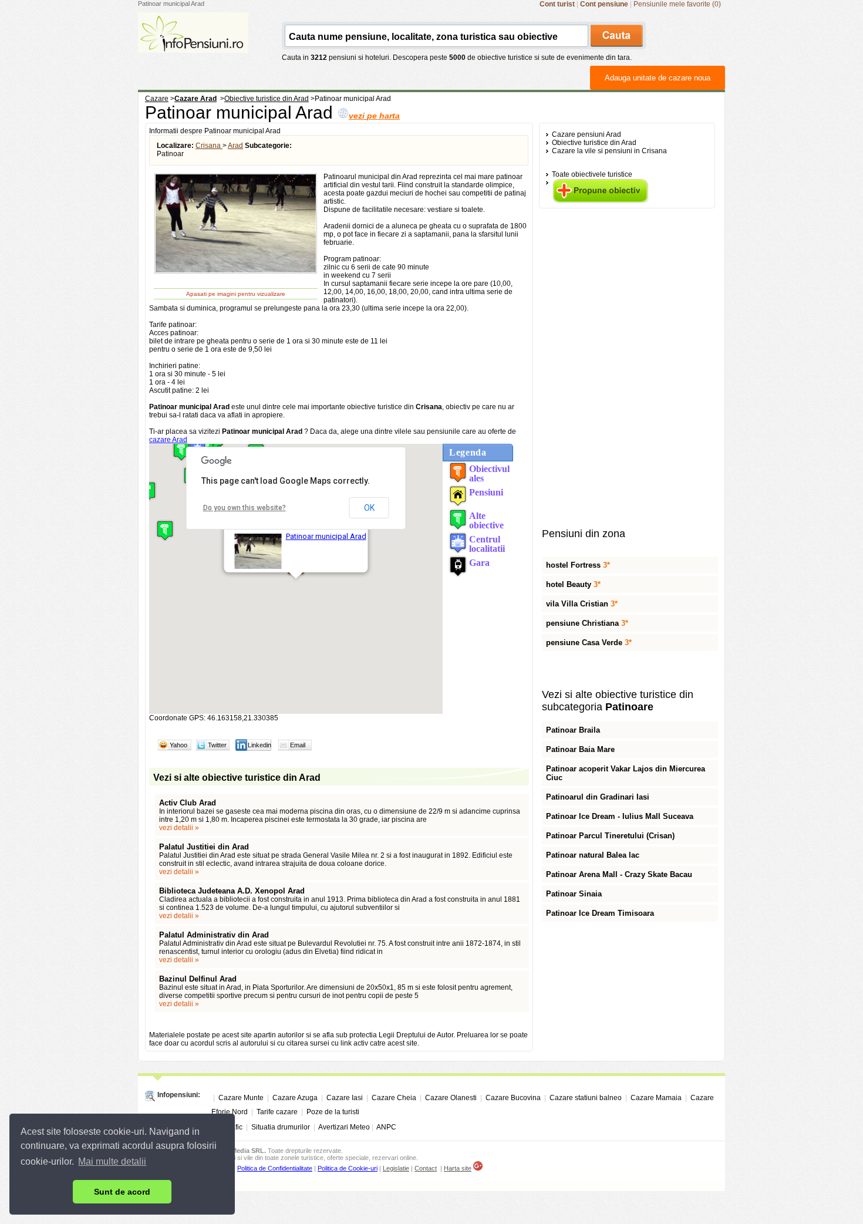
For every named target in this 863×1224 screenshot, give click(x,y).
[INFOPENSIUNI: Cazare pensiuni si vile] (193, 44)
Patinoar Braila (573, 730)
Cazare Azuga (295, 1098)
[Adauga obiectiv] (600, 200)
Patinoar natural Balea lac (592, 855)
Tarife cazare (277, 1112)
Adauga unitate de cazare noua (657, 77)
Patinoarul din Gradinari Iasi (597, 797)
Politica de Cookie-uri (347, 1168)
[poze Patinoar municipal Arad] (236, 272)
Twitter (217, 744)
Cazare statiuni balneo (586, 1098)
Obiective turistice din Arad (594, 143)
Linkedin (259, 744)
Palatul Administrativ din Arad (214, 934)
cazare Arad (168, 440)
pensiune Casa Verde (589, 642)
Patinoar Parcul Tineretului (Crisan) (610, 835)
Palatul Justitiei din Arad (204, 846)
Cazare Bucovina (513, 1098)
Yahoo (178, 744)
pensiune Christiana (587, 623)
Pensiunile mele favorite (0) (677, 4)
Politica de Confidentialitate (274, 1168)
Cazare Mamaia (656, 1098)
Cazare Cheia (394, 1098)
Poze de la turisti (332, 1112)
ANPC (386, 1127)
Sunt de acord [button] (122, 1191)
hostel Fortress (578, 565)
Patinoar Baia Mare (580, 749)
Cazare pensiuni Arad (586, 134)
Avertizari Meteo (344, 1127)
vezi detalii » (179, 828)
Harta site (457, 1168)
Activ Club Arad (187, 802)
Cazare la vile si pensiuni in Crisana (609, 151)
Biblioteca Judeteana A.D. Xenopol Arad (232, 890)
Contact (425, 1168)
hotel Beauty (573, 584)
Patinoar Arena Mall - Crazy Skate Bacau (619, 874)
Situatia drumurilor (280, 1127)
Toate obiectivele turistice (592, 174)
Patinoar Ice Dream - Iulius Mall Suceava (619, 816)
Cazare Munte (241, 1098)
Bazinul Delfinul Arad (198, 979)
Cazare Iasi (344, 1098)
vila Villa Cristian (582, 603)
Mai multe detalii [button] (112, 1161)
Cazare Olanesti (451, 1098)
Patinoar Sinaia (574, 893)
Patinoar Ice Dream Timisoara (600, 913)
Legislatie (396, 1168)
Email (297, 744)
